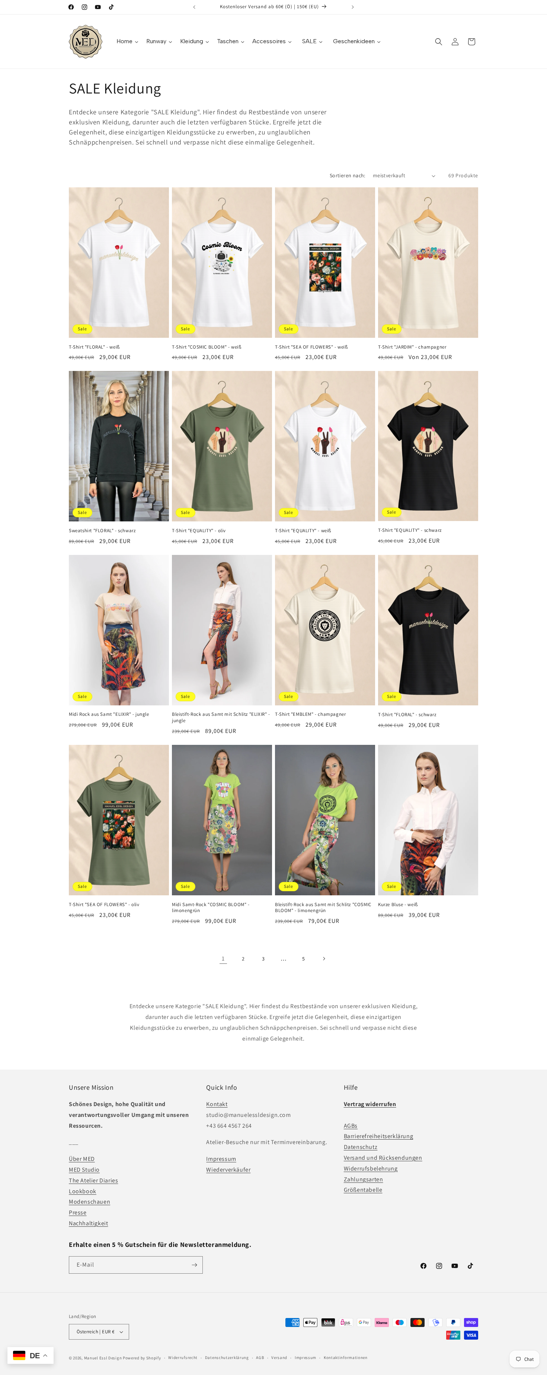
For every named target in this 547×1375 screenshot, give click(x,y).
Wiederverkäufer (228, 1170)
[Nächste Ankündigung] (353, 7)
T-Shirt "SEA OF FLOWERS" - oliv (104, 905)
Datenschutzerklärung (227, 1357)
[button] (439, 42)
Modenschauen (89, 1202)
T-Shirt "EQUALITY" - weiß (303, 531)
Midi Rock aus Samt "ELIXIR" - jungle (109, 714)
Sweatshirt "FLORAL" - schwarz (102, 531)
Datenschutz (361, 1147)
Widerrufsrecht (183, 1357)
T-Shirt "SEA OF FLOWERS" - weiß (311, 347)
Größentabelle (363, 1190)
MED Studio (84, 1170)
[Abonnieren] (194, 1265)
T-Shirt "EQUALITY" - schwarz (410, 530)
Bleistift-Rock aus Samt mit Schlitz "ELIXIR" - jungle (221, 717)
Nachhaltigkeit (88, 1223)
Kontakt (216, 1104)
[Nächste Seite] (324, 958)
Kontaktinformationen (346, 1357)
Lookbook (82, 1191)
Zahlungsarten (363, 1179)
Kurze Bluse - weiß (398, 905)
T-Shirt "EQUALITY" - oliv (199, 531)
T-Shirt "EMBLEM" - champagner (310, 714)
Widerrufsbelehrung (371, 1168)
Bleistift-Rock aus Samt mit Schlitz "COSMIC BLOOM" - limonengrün (323, 908)
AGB (260, 1357)
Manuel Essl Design (103, 1357)
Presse (78, 1212)
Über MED (82, 1159)
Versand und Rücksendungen (383, 1158)
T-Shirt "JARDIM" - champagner (412, 347)
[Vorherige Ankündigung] (194, 7)
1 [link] (223, 958)
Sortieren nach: (347, 175)
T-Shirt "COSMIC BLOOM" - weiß (206, 347)
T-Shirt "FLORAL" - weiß (94, 347)
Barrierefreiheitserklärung (378, 1136)
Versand (279, 1357)
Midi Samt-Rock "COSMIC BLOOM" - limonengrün (211, 908)
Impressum (221, 1159)
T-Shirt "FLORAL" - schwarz (407, 715)
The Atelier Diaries (93, 1180)
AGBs (351, 1126)
